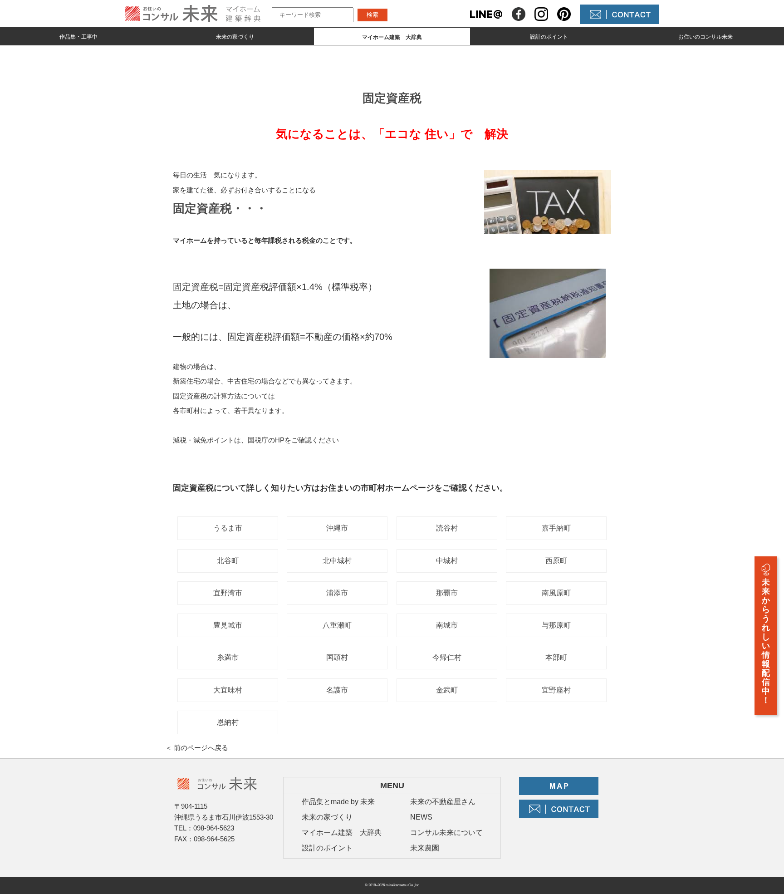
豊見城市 (227, 625)
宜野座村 (556, 690)
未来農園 (424, 848)
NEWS (421, 817)
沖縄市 (337, 528)
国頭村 (337, 657)
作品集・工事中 (78, 37)
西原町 (556, 561)
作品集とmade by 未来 (338, 802)
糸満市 (228, 657)
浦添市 (337, 593)
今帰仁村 (446, 657)
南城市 (447, 625)
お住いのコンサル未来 (705, 37)
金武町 (447, 690)
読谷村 (447, 528)
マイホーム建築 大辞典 (342, 832)
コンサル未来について (446, 832)
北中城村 (337, 561)
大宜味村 (227, 690)
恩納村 (228, 722)
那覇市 (447, 593)
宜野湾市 (227, 593)
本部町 (556, 657)
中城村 (447, 561)
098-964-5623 (213, 828)
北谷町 (228, 561)
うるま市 (227, 528)
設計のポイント (549, 37)
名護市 (337, 690)
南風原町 (556, 593)
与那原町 (556, 625)
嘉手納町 (556, 528)
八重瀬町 (337, 625)
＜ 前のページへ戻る (196, 748)
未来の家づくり (235, 37)
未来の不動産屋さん (442, 802)
